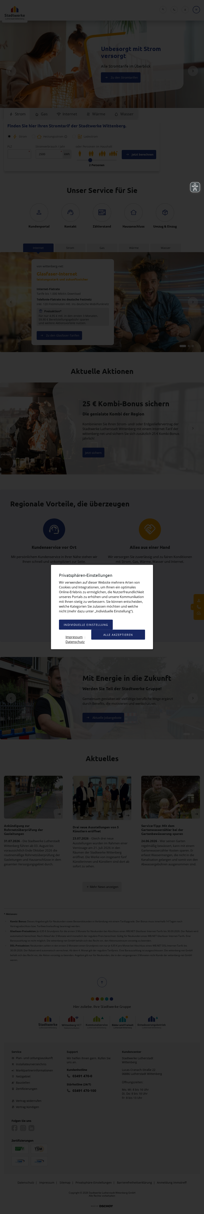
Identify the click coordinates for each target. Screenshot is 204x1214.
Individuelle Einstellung (86, 625)
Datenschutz (75, 642)
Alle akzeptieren (118, 635)
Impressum (74, 637)
